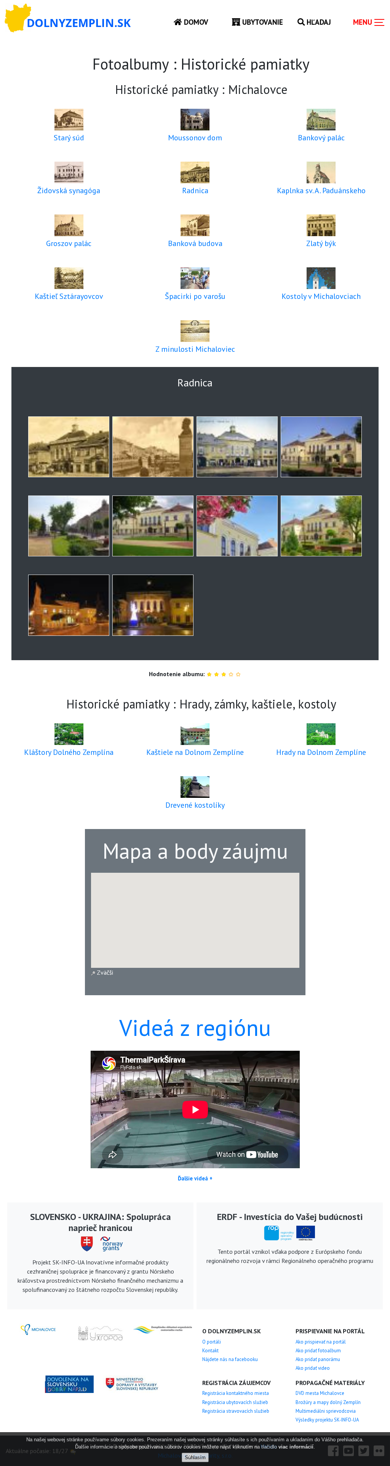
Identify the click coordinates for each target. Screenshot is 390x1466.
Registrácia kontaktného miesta (235, 1393)
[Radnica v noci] (68, 605)
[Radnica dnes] (321, 446)
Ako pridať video (313, 1368)
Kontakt (210, 1350)
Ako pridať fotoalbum (318, 1350)
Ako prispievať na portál (321, 1342)
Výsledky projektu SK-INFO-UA (327, 1420)
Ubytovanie (261, 22)
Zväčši (104, 972)
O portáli (211, 1342)
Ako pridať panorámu (318, 1359)
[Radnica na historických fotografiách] (68, 446)
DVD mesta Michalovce (320, 1393)
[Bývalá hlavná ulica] (152, 446)
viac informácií (295, 1447)
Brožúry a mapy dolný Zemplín (328, 1402)
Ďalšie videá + (195, 1178)
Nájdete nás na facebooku (230, 1359)
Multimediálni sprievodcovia (326, 1411)
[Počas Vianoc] (152, 605)
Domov (195, 22)
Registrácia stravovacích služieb (235, 1411)
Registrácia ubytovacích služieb (235, 1402)
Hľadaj (318, 22)
